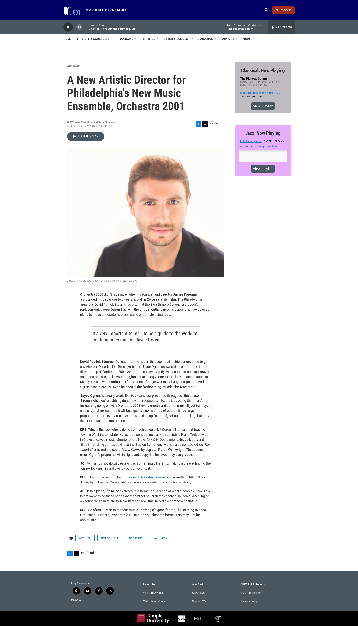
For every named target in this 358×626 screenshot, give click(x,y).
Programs (125, 38)
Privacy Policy (249, 601)
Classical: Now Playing (263, 70)
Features (148, 38)
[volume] (79, 27)
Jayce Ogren (159, 538)
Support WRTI (200, 601)
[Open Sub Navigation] (112, 38)
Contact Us (198, 593)
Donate (285, 10)
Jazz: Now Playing (263, 133)
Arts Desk (73, 66)
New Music (135, 538)
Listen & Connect (176, 38)
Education (205, 38)
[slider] (85, 27)
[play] (68, 27)
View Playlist (263, 106)
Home (67, 38)
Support (227, 38)
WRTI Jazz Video (153, 593)
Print (219, 123)
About (247, 38)
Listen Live (149, 584)
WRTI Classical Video (155, 601)
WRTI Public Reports (253, 584)
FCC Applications (251, 593)
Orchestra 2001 (110, 538)
